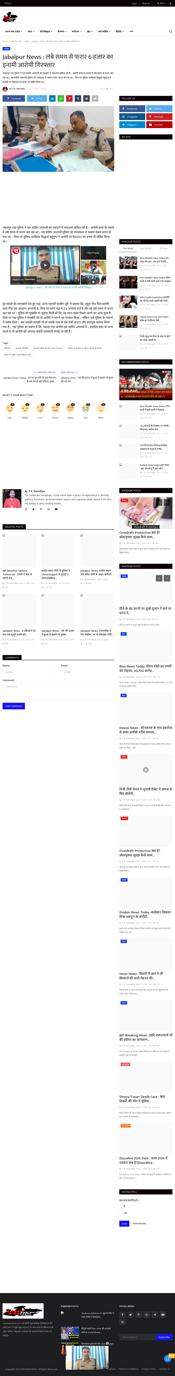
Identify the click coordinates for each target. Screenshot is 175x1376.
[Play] (93, 267)
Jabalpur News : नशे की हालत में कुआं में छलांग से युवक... (58, 633)
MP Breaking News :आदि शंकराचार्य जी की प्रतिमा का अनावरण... (145, 1037)
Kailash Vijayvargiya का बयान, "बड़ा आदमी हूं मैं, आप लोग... (155, 466)
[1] (170, 3)
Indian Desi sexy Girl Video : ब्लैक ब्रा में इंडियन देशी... (154, 318)
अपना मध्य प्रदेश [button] (13, 31)
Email (64, 665)
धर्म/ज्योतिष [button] (103, 31)
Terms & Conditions (129, 1368)
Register (146, 3)
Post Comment (13, 706)
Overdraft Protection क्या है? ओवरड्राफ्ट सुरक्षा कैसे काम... (139, 853)
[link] (15, 251)
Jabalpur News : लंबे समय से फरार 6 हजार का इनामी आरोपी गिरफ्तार (44, 251)
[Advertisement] (58, 202)
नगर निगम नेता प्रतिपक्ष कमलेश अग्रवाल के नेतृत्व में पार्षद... (153, 447)
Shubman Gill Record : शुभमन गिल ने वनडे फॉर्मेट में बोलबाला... (98, 1315)
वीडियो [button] (119, 31)
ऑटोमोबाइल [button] (45, 31)
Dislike (25, 417)
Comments (12, 657)
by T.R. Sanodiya (17, 88)
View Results (139, 1223)
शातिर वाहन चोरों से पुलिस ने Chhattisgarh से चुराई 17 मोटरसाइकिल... (56, 574)
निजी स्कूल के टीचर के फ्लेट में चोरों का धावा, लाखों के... (155, 338)
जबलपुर (26, 41)
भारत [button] (30, 31)
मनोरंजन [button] (76, 31)
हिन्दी (161, 3)
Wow (100, 417)
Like (10, 417)
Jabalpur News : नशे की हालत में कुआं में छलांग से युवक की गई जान (87, 380)
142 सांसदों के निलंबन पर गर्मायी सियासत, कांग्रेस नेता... (154, 427)
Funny (55, 417)
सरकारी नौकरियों (22, 348)
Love (40, 417)
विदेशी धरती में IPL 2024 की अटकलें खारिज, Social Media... (96, 1330)
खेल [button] (89, 31)
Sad (86, 417)
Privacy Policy (149, 1368)
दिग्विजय (7, 348)
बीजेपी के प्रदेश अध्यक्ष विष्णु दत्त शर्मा (17, 354)
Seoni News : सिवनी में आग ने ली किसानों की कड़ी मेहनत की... (141, 976)
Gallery (7, 3)
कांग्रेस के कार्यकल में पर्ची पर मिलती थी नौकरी (85, 348)
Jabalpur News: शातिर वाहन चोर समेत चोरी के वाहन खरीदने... (96, 573)
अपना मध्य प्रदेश (16, 41)
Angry (70, 417)
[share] (73, 249)
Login (134, 3)
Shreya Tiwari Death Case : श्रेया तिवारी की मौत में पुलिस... (142, 1099)
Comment (9, 680)
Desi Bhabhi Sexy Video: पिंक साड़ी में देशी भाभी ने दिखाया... (155, 408)
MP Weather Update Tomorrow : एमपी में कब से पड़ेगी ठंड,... (17, 574)
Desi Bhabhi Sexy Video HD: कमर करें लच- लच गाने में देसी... (154, 259)
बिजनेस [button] (61, 31)
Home (5, 41)
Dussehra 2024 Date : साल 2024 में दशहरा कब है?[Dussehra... (143, 1160)
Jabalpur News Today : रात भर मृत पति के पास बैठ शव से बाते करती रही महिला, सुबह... (29, 380)
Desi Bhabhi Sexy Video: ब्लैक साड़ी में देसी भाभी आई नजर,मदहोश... (156, 279)
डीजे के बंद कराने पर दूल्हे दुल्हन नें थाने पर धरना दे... (145, 611)
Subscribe (164, 1337)
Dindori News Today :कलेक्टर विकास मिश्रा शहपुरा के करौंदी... (145, 535)
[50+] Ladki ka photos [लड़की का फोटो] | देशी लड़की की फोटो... (155, 299)
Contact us (164, 1368)
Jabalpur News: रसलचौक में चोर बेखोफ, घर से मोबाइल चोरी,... (97, 633)
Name (6, 665)
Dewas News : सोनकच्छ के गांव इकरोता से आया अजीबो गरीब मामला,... (145, 730)
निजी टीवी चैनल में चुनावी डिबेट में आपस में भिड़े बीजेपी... (145, 791)
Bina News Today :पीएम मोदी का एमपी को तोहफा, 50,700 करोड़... (145, 668)
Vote (124, 1223)
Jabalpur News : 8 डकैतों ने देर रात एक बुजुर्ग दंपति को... (19, 633)
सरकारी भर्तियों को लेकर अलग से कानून (47, 348)
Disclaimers (109, 1368)
